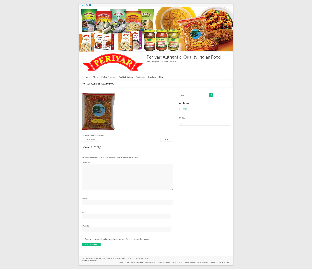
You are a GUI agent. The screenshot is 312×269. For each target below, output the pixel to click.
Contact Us (140, 77)
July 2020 (183, 109)
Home (87, 77)
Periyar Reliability (177, 263)
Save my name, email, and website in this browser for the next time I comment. (117, 239)
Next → (167, 139)
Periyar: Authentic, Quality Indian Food (184, 57)
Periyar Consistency (163, 263)
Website (85, 226)
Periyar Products (108, 77)
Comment (86, 162)
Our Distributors (126, 77)
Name (85, 198)
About (95, 77)
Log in (181, 123)
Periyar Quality (150, 263)
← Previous (90, 139)
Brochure (152, 77)
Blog (161, 77)
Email (85, 212)
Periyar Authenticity (137, 263)
